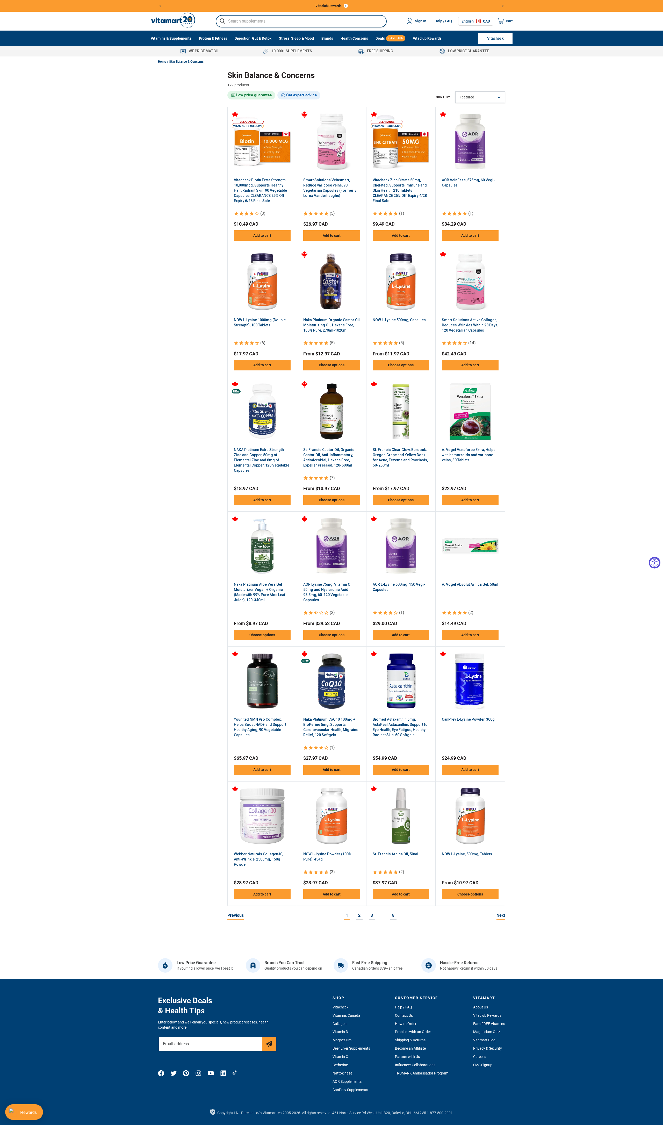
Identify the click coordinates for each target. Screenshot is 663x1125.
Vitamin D (340, 1032)
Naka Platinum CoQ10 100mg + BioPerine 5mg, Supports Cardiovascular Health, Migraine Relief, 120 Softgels (330, 727)
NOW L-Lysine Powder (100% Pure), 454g (327, 856)
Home (162, 61)
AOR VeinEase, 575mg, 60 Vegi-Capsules (468, 182)
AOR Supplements (347, 1081)
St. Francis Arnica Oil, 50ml (395, 854)
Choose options (331, 365)
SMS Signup (482, 1065)
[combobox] (301, 21)
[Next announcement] (503, 6)
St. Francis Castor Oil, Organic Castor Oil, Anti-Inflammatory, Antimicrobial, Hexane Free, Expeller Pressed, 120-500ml (328, 457)
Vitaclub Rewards (487, 1015)
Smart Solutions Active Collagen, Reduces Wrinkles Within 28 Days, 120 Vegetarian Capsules (470, 325)
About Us (480, 1007)
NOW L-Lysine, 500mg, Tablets (467, 854)
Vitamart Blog (484, 1040)
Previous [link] (235, 915)
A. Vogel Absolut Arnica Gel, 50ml (470, 584)
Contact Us (404, 1015)
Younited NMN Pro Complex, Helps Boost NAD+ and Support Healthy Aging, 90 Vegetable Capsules (260, 727)
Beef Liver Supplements (351, 1048)
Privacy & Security (487, 1048)
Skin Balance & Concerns (186, 61)
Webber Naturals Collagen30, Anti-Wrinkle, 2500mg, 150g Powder (258, 859)
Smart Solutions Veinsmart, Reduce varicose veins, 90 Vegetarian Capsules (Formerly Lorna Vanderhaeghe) (329, 188)
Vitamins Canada (346, 1015)
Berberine (340, 1065)
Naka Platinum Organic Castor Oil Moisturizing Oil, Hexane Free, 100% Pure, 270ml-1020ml (331, 325)
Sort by (443, 97)
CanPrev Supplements (350, 1090)
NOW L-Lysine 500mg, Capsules (399, 320)
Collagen (340, 1024)
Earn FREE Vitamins (489, 1024)
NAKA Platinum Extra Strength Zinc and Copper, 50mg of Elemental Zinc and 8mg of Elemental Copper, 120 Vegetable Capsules (261, 460)
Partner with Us (407, 1057)
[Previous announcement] (160, 6)
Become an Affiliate (410, 1048)
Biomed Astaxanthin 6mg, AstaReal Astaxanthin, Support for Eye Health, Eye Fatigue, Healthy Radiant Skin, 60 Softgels (401, 727)
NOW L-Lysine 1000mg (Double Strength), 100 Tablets (260, 322)
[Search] (222, 21)
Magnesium (342, 1040)
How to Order (405, 1024)
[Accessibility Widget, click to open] (654, 562)
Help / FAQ (443, 21)
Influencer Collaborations (415, 1065)
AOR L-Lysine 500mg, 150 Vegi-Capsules (399, 587)
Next (500, 915)
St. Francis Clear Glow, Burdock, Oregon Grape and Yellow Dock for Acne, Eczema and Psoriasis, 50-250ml (400, 457)
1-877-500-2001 (440, 1113)
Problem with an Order (413, 1032)
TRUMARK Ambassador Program (421, 1073)
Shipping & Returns (410, 1040)
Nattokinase (342, 1073)
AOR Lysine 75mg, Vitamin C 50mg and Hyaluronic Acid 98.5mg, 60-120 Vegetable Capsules (326, 592)
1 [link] (347, 915)
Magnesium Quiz (486, 1032)
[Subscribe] (269, 1044)
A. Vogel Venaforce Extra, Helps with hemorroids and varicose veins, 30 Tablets (468, 455)
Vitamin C (340, 1057)
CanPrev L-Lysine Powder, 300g (468, 719)
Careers (479, 1057)
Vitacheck (340, 1007)
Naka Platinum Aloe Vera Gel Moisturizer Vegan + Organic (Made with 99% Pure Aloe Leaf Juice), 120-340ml (259, 592)
